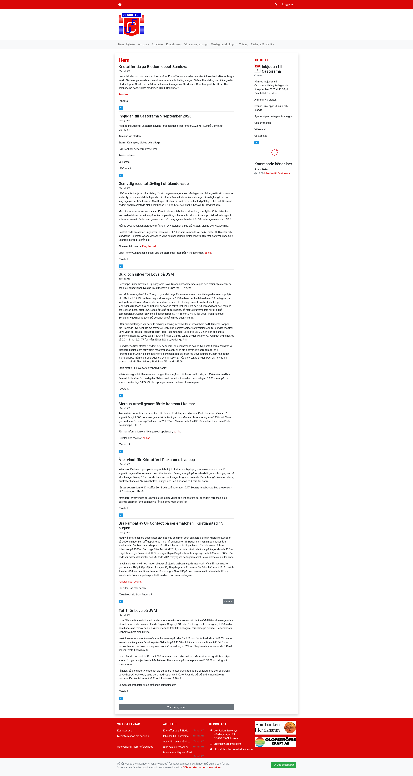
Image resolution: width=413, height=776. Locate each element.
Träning (243, 44)
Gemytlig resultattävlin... (176, 741)
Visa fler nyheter (176, 707)
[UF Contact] (131, 24)
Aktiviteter (158, 44)
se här (208, 252)
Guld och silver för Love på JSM (146, 274)
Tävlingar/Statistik (261, 44)
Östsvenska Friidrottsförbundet (135, 746)
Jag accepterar (285, 764)
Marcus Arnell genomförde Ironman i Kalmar (157, 404)
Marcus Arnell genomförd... (178, 752)
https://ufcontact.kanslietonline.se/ (233, 749)
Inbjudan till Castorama (272, 69)
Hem (121, 44)
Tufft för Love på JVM (138, 610)
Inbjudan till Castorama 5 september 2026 (155, 116)
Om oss (142, 44)
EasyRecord (149, 246)
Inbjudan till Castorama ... (177, 736)
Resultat (124, 94)
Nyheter (131, 44)
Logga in (287, 4)
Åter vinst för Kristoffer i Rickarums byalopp (157, 459)
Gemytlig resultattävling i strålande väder (154, 183)
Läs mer (228, 601)
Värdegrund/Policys (223, 44)
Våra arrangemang (195, 44)
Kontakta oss (174, 44)
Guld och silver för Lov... (176, 747)
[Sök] (277, 4)
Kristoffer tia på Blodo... (176, 730)
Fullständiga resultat (130, 581)
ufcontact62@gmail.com (227, 743)
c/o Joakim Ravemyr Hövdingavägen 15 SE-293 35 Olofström (226, 734)
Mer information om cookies (133, 736)
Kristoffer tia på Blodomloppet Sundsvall (154, 66)
